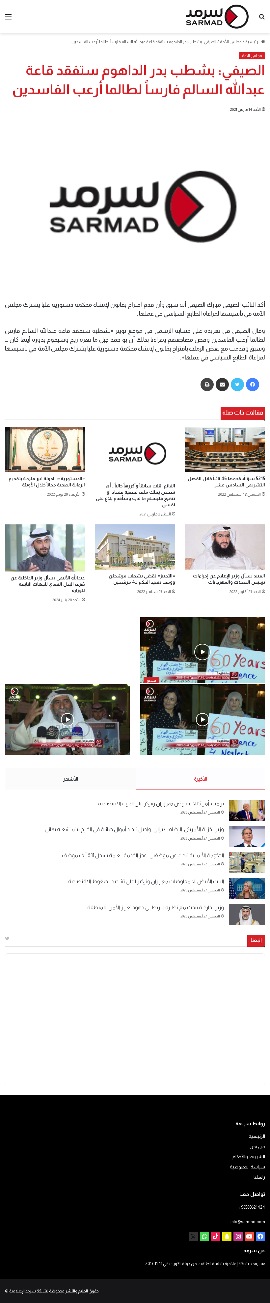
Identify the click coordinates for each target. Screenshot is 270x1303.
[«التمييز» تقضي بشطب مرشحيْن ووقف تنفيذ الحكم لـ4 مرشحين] (135, 547)
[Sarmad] (217, 17)
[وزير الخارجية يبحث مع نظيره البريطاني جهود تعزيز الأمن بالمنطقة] (247, 914)
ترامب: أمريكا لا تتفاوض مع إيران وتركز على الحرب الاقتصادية (161, 803)
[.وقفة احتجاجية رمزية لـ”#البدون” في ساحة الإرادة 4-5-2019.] (202, 719)
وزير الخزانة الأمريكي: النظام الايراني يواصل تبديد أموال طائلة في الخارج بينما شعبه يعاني (134, 829)
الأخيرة (200, 779)
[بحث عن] (261, 19)
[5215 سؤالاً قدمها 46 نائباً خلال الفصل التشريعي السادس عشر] (225, 449)
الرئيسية (253, 41)
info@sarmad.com (247, 1221)
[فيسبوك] (252, 384)
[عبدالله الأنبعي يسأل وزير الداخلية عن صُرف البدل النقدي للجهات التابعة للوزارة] (45, 548)
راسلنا (259, 1177)
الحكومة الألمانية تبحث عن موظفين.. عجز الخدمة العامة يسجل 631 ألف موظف (143, 855)
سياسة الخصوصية (247, 1166)
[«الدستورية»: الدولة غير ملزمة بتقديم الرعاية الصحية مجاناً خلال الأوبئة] (45, 449)
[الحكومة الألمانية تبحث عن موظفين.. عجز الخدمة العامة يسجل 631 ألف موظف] (247, 862)
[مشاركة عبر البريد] (222, 384)
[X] (193, 1236)
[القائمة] (8, 19)
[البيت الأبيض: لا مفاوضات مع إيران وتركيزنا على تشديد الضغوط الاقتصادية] (247, 888)
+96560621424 (252, 1207)
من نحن (257, 1146)
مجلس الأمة (231, 41)
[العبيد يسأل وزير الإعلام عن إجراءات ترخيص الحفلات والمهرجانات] (225, 547)
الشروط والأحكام (248, 1156)
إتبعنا (256, 940)
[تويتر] (237, 384)
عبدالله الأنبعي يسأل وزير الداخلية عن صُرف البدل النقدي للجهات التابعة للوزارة (48, 584)
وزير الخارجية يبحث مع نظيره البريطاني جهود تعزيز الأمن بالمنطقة (155, 907)
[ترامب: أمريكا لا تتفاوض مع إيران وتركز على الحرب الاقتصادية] (247, 811)
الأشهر (70, 779)
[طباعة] (207, 384)
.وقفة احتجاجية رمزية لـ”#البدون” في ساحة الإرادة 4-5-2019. (203, 761)
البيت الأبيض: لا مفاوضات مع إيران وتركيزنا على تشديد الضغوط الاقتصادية (146, 881)
